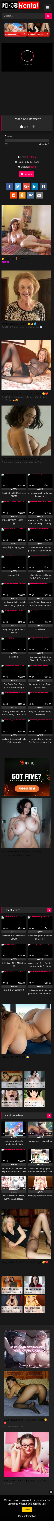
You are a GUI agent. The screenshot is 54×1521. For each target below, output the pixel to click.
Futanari (28, 174)
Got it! (27, 1509)
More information (27, 1516)
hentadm (31, 157)
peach (32, 166)
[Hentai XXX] (22, 6)
